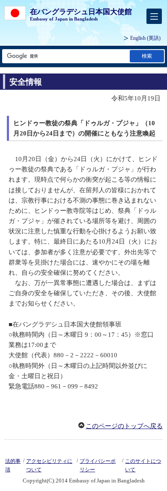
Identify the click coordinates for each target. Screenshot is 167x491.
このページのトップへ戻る (124, 426)
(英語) (145, 38)
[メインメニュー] (154, 16)
